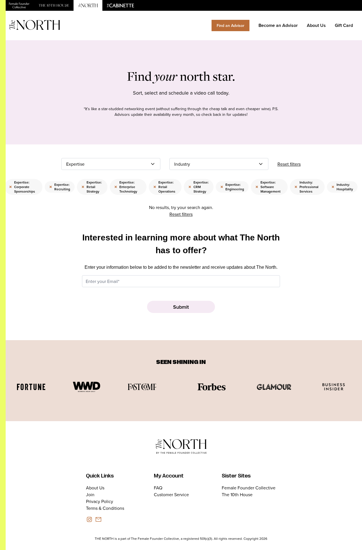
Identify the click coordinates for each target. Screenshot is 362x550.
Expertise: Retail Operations (164, 187)
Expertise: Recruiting (59, 186)
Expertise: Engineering (232, 186)
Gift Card (344, 25)
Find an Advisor (230, 25)
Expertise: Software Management (268, 187)
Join (90, 494)
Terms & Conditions (105, 508)
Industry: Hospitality (342, 186)
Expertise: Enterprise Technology (125, 187)
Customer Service (171, 494)
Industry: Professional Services (306, 187)
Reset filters (289, 164)
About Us (316, 25)
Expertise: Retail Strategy (91, 187)
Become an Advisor (278, 25)
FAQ (158, 488)
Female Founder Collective (248, 488)
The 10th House (237, 494)
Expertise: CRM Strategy (198, 187)
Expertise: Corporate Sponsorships (22, 187)
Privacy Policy (99, 501)
